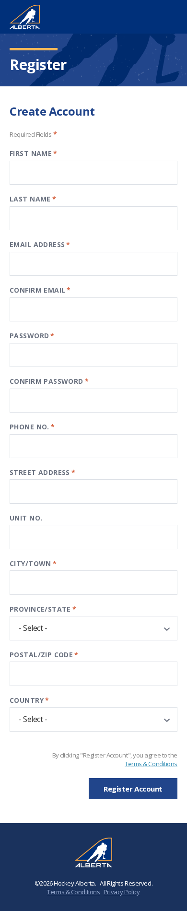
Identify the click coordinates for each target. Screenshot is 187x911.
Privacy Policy (122, 891)
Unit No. (26, 517)
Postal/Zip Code (44, 654)
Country (29, 700)
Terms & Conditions (151, 763)
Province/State (43, 609)
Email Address (40, 244)
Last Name (33, 198)
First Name (34, 153)
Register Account (133, 788)
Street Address (42, 472)
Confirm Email (40, 290)
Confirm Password (49, 381)
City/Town (33, 563)
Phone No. (32, 426)
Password (32, 335)
